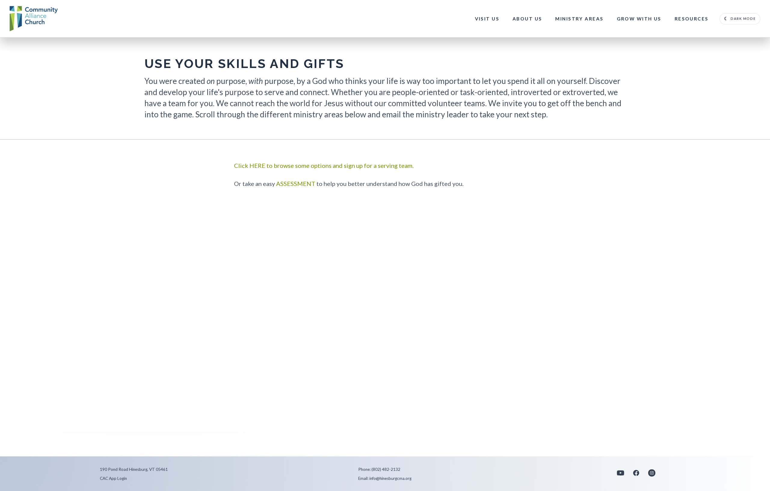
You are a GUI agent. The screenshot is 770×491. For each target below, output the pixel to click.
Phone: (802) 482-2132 (379, 469)
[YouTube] (620, 475)
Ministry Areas (579, 18)
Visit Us (487, 18)
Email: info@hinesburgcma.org (384, 478)
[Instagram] (651, 475)
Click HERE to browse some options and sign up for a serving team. (324, 165)
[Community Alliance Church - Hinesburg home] (34, 18)
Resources (692, 18)
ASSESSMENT (295, 183)
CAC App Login (113, 478)
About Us (527, 18)
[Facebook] (636, 475)
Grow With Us (639, 18)
